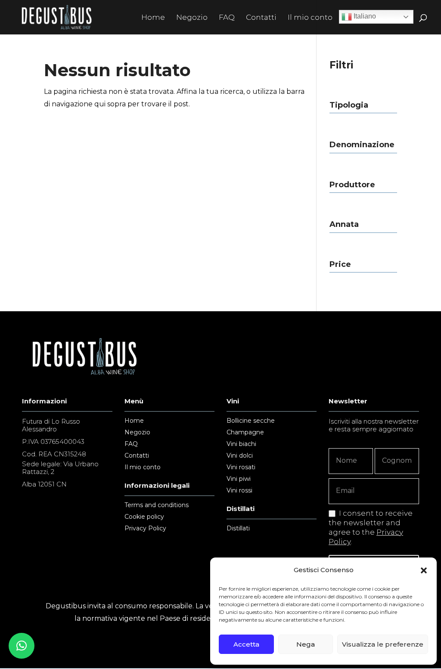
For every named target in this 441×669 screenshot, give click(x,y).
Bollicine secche (251, 421)
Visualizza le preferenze (382, 644)
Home (153, 18)
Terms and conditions (156, 505)
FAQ (227, 18)
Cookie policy (144, 517)
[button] (423, 570)
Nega (305, 644)
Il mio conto (310, 18)
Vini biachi (241, 444)
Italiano (364, 16)
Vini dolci (240, 455)
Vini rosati (241, 467)
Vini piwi (239, 479)
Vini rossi (239, 490)
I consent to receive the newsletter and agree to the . (371, 527)
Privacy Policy (145, 528)
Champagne (245, 432)
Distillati (238, 528)
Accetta (246, 644)
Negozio (192, 18)
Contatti (261, 18)
